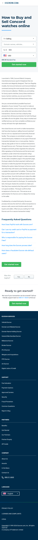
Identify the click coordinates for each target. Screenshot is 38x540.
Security (4, 397)
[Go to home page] (13, 3)
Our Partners (6, 435)
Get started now (19, 64)
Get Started (5, 430)
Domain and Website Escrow (11, 327)
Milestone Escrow (7, 341)
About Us (5, 459)
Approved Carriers (8, 392)
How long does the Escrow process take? (17, 245)
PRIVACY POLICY (7, 508)
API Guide (5, 444)
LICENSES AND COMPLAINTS (11, 514)
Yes (18, 277)
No (29, 277)
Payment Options (7, 388)
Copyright (5, 525)
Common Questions (8, 406)
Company (5, 453)
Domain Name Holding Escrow (12, 331)
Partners (5, 420)
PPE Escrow (6, 359)
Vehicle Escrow (7, 322)
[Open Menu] (3, 3)
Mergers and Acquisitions (10, 354)
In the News (5, 468)
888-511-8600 (23, 297)
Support (5, 377)
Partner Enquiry (7, 439)
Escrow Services (8, 316)
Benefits (4, 425)
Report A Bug (6, 411)
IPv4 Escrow (6, 350)
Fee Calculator (6, 383)
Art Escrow (5, 364)
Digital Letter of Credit (9, 368)
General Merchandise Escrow (11, 336)
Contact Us (5, 472)
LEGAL (4, 519)
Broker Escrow (6, 345)
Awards (4, 463)
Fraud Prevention (7, 401)
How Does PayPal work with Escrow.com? (17, 224)
